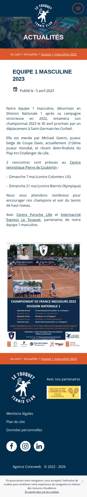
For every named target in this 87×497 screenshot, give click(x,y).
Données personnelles (24, 430)
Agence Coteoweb (27, 466)
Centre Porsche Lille (34, 214)
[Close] (82, 481)
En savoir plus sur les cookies (42, 492)
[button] (78, 8)
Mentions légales (19, 413)
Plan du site (15, 421)
